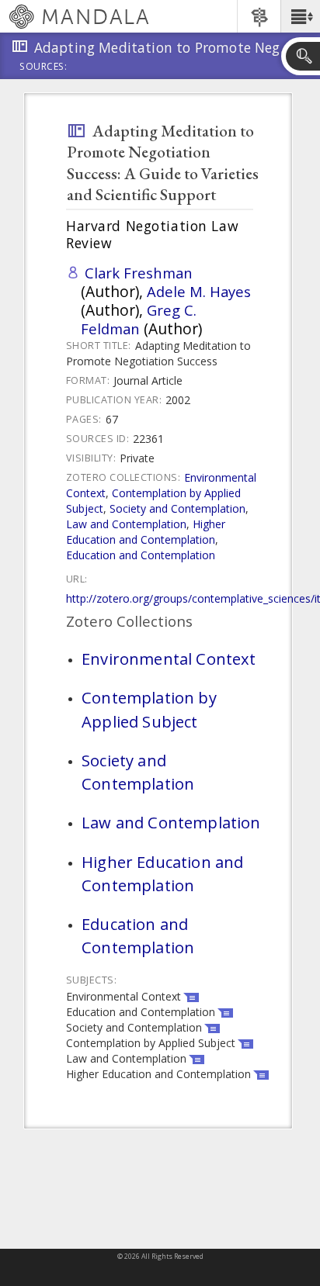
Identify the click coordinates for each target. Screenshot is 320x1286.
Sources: (43, 67)
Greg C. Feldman (139, 319)
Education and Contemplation (140, 555)
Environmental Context (169, 658)
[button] (300, 16)
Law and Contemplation (126, 524)
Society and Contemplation (177, 508)
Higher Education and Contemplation (145, 532)
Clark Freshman (139, 272)
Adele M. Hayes (199, 291)
